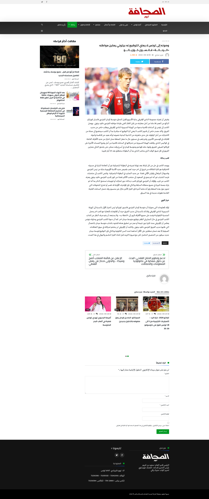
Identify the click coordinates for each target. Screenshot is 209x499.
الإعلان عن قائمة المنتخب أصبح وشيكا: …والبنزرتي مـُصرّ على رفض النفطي (106, 259)
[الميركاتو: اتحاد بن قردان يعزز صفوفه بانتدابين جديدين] (127, 303)
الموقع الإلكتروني (165, 414)
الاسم (167, 396)
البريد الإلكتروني (164, 405)
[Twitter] (42, 2)
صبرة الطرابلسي (61, 103)
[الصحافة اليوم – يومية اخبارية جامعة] (146, 7)
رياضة (146, 310)
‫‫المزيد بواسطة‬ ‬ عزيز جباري (144, 292)
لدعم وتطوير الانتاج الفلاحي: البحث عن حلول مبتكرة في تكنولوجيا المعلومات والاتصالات (147, 259)
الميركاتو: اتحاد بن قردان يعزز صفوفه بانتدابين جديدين (127, 319)
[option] (156, 313)
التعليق (166, 373)
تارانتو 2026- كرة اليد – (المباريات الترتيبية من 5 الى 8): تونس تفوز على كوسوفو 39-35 (156, 323)
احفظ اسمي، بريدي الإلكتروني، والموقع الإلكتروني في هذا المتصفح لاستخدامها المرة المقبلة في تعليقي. (142, 425)
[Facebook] (47, 2)
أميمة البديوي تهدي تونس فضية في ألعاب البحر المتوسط (99, 321)
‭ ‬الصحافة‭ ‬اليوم (75, 79)
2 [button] (126, 356)
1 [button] (128, 356)
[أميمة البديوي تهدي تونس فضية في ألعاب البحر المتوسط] (98, 303)
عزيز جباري (159, 55)
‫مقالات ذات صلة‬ (163, 292)
